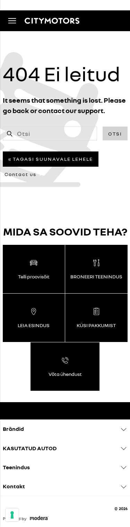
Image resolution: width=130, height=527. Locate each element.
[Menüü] (12, 21)
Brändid (13, 428)
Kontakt (14, 486)
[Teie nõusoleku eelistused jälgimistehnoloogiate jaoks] (12, 514)
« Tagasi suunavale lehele (50, 159)
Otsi (115, 134)
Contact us (20, 174)
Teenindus (16, 467)
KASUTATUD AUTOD (30, 448)
